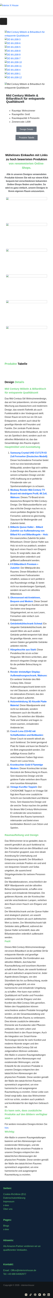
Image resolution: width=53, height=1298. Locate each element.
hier (6, 1128)
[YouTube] (39, 1294)
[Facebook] (44, 1294)
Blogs (6, 1226)
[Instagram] (3, 21)
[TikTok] (30, 1294)
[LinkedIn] (48, 1294)
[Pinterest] (35, 1294)
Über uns (7, 1209)
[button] (26, 15)
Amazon (11, 1246)
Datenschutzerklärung (14, 1198)
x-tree (6, 1205)
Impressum (8, 1201)
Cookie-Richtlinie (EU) (14, 1194)
